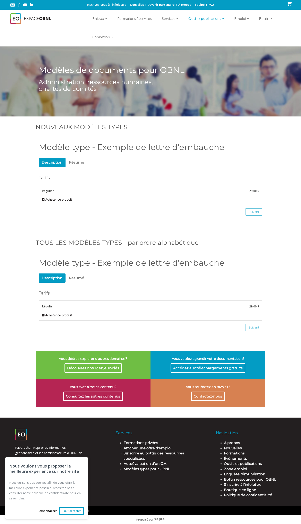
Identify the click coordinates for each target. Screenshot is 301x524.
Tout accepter (71, 511)
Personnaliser (47, 511)
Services (168, 19)
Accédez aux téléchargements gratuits (208, 368)
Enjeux (98, 19)
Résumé (76, 162)
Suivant (254, 212)
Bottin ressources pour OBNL (250, 479)
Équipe (200, 5)
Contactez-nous (208, 396)
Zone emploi (235, 469)
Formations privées (141, 443)
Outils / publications (204, 19)
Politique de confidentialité (248, 495)
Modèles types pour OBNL (147, 469)
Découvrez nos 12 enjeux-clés (93, 368)
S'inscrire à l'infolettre (242, 484)
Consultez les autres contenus (93, 396)
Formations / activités (134, 19)
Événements (235, 458)
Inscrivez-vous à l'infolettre (106, 5)
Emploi (240, 19)
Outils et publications (243, 464)
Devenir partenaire (161, 5)
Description (52, 162)
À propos (184, 5)
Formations (234, 453)
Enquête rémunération (244, 474)
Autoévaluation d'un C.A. (145, 464)
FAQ (211, 5)
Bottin (264, 19)
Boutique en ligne (240, 490)
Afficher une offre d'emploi (147, 448)
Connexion (101, 37)
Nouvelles (137, 5)
